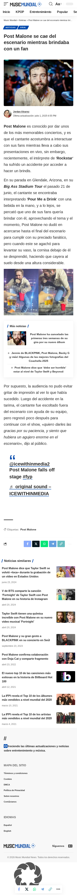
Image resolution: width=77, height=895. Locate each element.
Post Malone (28, 529)
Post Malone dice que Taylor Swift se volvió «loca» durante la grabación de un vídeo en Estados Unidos (26, 572)
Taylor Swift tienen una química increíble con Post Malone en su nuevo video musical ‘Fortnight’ (27, 617)
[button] (7, 4)
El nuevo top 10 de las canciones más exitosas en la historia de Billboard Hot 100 (27, 677)
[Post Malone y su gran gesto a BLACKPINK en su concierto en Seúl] (65, 639)
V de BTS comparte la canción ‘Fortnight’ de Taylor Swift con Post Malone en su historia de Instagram (25, 595)
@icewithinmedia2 (29, 464)
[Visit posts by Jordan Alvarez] (8, 114)
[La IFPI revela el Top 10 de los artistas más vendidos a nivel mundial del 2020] (65, 718)
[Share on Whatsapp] (34, 889)
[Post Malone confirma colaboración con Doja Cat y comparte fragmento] (65, 658)
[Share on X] (27, 889)
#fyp (27, 476)
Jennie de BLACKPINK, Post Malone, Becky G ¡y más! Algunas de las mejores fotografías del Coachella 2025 (39, 356)
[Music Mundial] (26, 4)
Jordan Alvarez (21, 111)
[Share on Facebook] (19, 889)
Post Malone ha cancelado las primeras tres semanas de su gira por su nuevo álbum (49, 338)
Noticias (11, 27)
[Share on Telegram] (42, 889)
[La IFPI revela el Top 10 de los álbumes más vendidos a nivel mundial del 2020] (65, 699)
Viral (23, 27)
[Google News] (70, 846)
